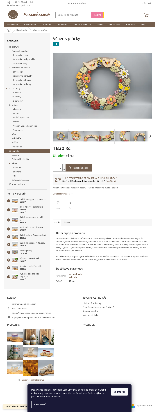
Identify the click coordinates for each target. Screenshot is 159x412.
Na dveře (17, 171)
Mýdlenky (16, 92)
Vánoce (16, 121)
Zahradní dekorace (20, 180)
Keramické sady (20, 63)
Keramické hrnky (20, 55)
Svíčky (15, 142)
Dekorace (16, 109)
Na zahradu (14, 151)
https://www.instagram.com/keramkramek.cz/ (33, 317)
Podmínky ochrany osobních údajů (98, 307)
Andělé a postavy (21, 117)
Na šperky (16, 96)
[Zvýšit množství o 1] (64, 166)
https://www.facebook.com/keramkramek (31, 313)
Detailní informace (61, 193)
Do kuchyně (14, 46)
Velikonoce (18, 130)
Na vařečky (18, 71)
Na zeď (16, 113)
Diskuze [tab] (66, 222)
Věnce (15, 163)
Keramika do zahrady (75, 276)
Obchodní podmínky (76, 3)
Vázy (14, 134)
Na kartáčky (17, 101)
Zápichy (15, 155)
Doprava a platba (90, 311)
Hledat (97, 15)
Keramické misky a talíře (24, 59)
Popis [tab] (57, 222)
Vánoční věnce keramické (25, 126)
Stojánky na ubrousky (22, 76)
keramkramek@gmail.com (24, 304)
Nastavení (39, 404)
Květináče (16, 138)
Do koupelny (14, 88)
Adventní (17, 167)
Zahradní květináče (21, 159)
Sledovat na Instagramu (33, 380)
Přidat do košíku (81, 167)
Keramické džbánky (22, 80)
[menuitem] (12, 24)
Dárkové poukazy (17, 184)
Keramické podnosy (22, 84)
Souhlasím (119, 392)
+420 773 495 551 (19, 308)
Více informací (53, 396)
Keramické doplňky (21, 67)
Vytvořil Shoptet (144, 405)
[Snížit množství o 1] (64, 169)
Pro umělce (17, 146)
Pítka (14, 175)
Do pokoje (13, 105)
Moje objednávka (90, 315)
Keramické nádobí (20, 51)
